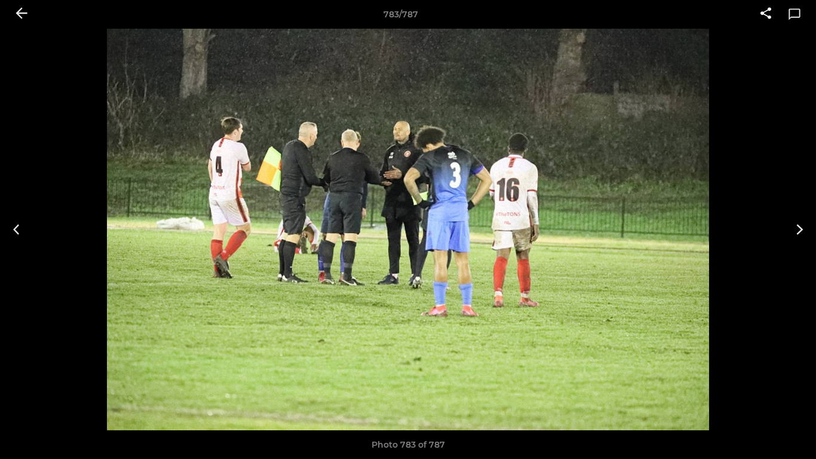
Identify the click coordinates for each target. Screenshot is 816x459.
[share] (766, 14)
